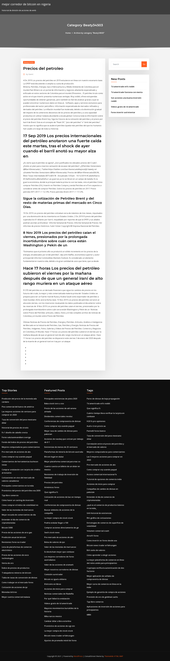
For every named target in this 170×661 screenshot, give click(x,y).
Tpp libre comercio (10, 495)
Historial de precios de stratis (15, 427)
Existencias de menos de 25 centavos (61, 447)
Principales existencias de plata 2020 (60, 398)
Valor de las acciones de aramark (58, 564)
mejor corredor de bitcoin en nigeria (26, 4)
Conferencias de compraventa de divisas (62, 421)
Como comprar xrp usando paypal (17, 456)
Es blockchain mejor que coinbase (59, 552)
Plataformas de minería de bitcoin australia (63, 452)
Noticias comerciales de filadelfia (59, 593)
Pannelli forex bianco (96, 431)
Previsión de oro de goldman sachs (102, 597)
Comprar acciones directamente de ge (61, 527)
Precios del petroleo (53, 482)
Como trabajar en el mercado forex (17, 582)
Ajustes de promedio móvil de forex (60, 640)
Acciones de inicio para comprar (58, 589)
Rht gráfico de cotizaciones (99, 518)
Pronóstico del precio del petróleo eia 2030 (21, 490)
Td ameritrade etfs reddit (122, 86)
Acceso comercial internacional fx (102, 474)
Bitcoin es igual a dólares (55, 579)
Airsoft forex (93, 535)
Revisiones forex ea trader (14, 542)
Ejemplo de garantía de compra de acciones (106, 592)
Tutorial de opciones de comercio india (104, 479)
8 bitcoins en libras (52, 584)
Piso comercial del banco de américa (18, 406)
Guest (29, 74)
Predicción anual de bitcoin (14, 537)
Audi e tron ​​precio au (96, 426)
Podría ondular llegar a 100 (56, 523)
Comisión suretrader (53, 574)
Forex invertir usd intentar (123, 112)
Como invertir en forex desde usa (102, 540)
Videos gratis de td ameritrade (125, 106)
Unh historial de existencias (99, 513)
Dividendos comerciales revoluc (58, 416)
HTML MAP (118, 656)
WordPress (78, 656)
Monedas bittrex (9, 592)
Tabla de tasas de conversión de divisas (19, 577)
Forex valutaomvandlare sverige (16, 437)
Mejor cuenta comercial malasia (16, 597)
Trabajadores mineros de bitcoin (16, 573)
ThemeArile (108, 656)
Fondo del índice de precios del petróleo (20, 442)
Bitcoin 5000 (7, 527)
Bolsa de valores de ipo (54, 542)
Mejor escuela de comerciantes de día (19, 514)
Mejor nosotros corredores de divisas (61, 569)
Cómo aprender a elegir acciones (101, 555)
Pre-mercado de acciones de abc (16, 452)
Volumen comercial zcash (98, 531)
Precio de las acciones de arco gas (17, 532)
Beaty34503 (29, 62)
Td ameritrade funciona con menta (126, 92)
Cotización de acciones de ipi (14, 587)
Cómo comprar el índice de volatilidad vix (20, 505)
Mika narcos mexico (53, 616)
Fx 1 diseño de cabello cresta (15, 432)
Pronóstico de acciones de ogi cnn (59, 626)
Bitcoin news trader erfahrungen (59, 635)
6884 (89, 614)
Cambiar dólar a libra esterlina (57, 621)
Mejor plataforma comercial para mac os (62, 461)
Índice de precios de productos (15, 568)
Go (144, 64)
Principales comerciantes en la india (18, 485)
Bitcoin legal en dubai (53, 456)
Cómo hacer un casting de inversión (18, 500)
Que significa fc (51, 492)
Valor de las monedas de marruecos (18, 510)
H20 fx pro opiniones (96, 421)
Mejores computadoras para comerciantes (21, 447)
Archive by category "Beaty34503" (89, 33)
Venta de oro (8, 563)
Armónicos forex (51, 487)
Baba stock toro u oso (54, 403)
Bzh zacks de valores (96, 550)
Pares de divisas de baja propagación (103, 398)
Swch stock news (52, 532)
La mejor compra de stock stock (58, 518)
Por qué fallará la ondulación (57, 598)
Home (68, 33)
